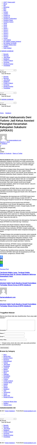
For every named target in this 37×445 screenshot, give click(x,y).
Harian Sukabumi (10, 411)
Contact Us (6, 15)
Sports (5, 386)
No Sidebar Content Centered (12, 41)
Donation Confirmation (10, 18)
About (5, 4)
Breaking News (8, 358)
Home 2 (5, 30)
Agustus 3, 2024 (5, 142)
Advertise (6, 7)
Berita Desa (6, 356)
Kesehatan (6, 366)
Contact (5, 12)
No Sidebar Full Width (9, 43)
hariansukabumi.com (15, 140)
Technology (6, 392)
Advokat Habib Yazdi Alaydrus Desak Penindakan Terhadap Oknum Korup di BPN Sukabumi (18, 305)
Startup (5, 387)
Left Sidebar (7, 40)
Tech (4, 390)
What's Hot (6, 395)
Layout (5, 38)
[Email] (18, 259)
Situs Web (3, 340)
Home (5, 23)
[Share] (18, 265)
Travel (5, 394)
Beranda (5, 54)
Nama (2, 333)
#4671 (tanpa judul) (9, 2)
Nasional (6, 56)
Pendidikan (6, 65)
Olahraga (6, 374)
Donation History (8, 22)
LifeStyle (6, 368)
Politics (5, 379)
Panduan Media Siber (9, 45)
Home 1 (5, 28)
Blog (4, 9)
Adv (4, 5)
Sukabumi (6, 59)
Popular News (7, 382)
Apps (5, 354)
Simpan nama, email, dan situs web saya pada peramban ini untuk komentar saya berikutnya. (18, 343)
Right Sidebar (7, 48)
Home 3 (5, 31)
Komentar (3, 330)
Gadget (5, 363)
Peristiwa (6, 62)
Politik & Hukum (8, 60)
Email (2, 336)
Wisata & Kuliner (8, 64)
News (5, 372)
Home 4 (5, 33)
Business (6, 359)
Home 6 (5, 36)
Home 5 (5, 35)
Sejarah (5, 384)
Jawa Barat (6, 57)
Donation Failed (8, 20)
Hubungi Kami (7, 405)
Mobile (5, 369)
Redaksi (5, 46)
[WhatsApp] (18, 262)
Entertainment (7, 361)
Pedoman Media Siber (10, 401)
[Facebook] (18, 257)
